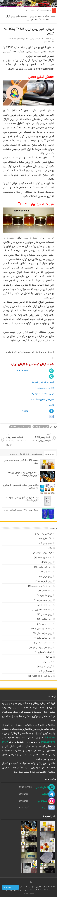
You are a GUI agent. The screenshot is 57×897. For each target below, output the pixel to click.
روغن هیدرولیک (45, 642)
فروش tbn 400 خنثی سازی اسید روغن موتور (21, 462)
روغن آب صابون (45, 567)
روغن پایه (47, 571)
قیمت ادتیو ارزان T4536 (20, 426)
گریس (49, 661)
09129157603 (23, 370)
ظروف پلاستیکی (45, 652)
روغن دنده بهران (44, 600)
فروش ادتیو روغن (41, 426)
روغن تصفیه (46, 590)
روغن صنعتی (46, 614)
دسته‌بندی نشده (45, 557)
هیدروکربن (47, 671)
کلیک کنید (24, 808)
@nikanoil (23, 794)
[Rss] (30, 882)
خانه (47, 16)
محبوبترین (37, 454)
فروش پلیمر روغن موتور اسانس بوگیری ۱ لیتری (17, 439)
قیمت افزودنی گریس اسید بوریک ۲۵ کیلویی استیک (21, 499)
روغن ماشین (46, 619)
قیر (51, 657)
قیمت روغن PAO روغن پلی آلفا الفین (21, 510)
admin (48, 38)
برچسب (13, 454)
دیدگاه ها (24, 454)
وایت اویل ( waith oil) (42, 676)
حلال (50, 548)
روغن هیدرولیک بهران (42, 647)
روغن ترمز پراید (45, 581)
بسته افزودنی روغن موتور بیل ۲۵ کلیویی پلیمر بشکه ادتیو (23, 474)
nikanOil (25, 411)
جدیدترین (49, 454)
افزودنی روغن (36, 16)
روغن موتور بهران (44, 633)
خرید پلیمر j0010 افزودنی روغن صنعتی (41, 437)
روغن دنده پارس (44, 605)
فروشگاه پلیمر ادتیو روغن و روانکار (22, 889)
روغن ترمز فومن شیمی (41, 586)
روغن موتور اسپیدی (43, 628)
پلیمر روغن (47, 543)
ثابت (51, 405)
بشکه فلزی (47, 538)
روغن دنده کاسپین (43, 609)
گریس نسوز (47, 666)
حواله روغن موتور (44, 552)
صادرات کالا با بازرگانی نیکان (28, 893)
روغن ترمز (47, 576)
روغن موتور (47, 623)
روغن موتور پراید (44, 638)
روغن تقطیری (46, 595)
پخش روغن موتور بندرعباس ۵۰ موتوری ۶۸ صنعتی (38, 10)
